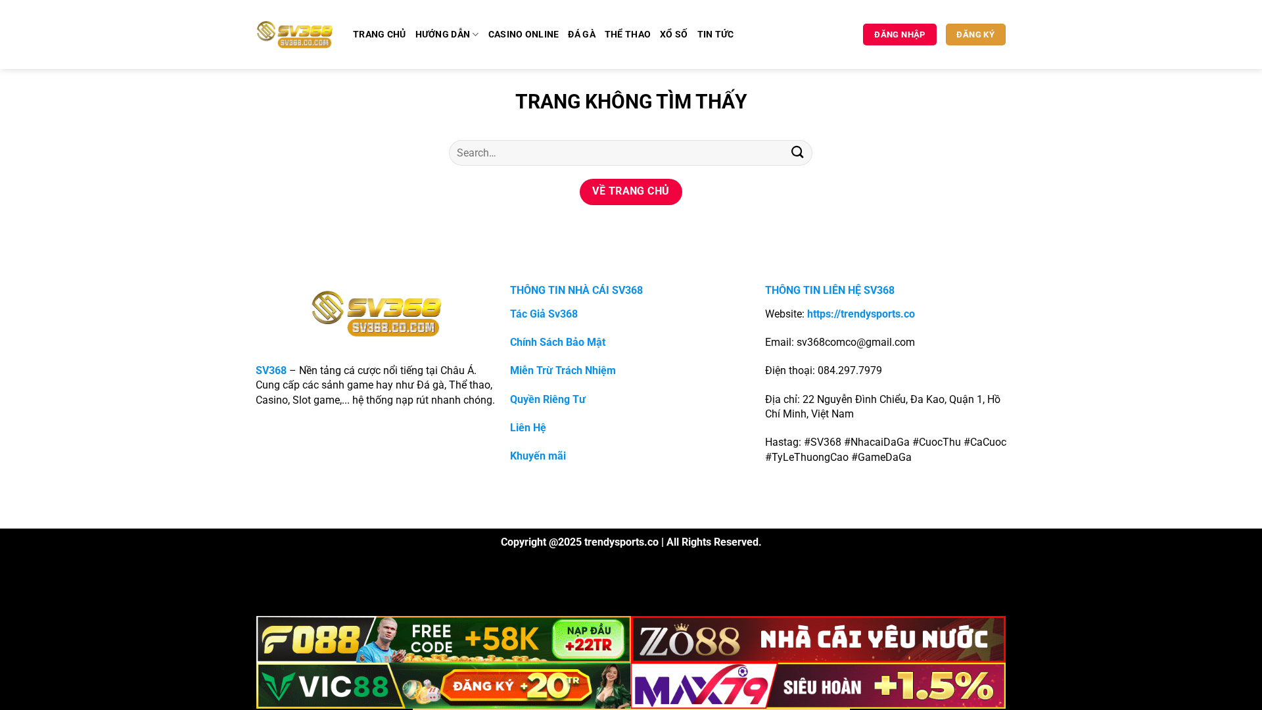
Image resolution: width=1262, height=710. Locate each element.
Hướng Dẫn (443, 34)
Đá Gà (581, 34)
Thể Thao (628, 34)
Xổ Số (674, 34)
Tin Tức (715, 34)
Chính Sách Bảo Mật (557, 342)
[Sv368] (294, 34)
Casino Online (523, 34)
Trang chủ (379, 34)
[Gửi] (797, 153)
